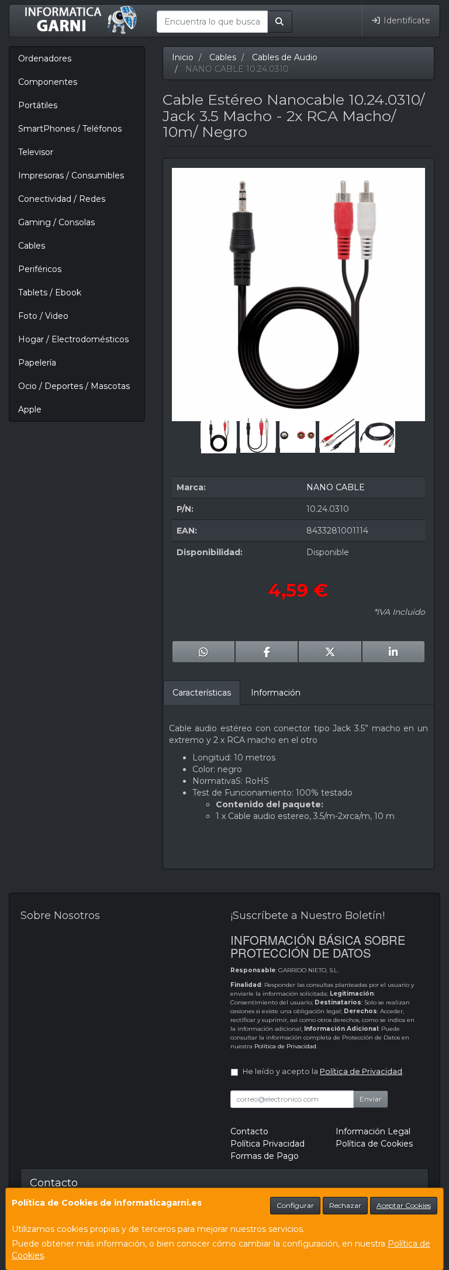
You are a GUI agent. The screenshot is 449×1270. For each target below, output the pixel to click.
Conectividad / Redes (61, 199)
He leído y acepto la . (323, 1071)
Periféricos (39, 269)
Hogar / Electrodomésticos (73, 339)
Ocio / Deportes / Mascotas (74, 386)
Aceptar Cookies (404, 1205)
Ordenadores (44, 58)
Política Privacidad (267, 1143)
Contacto (249, 1131)
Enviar (371, 1099)
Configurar (295, 1205)
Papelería (37, 362)
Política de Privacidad (285, 1046)
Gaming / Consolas (56, 222)
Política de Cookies (374, 1143)
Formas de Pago (264, 1156)
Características (201, 692)
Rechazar (345, 1205)
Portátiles (37, 105)
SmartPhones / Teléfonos (70, 128)
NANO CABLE (335, 487)
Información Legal (373, 1131)
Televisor (35, 152)
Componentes (47, 82)
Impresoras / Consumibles (71, 175)
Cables (31, 245)
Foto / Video (43, 316)
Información (276, 692)
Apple (30, 409)
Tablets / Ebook (49, 292)
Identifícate (405, 20)
